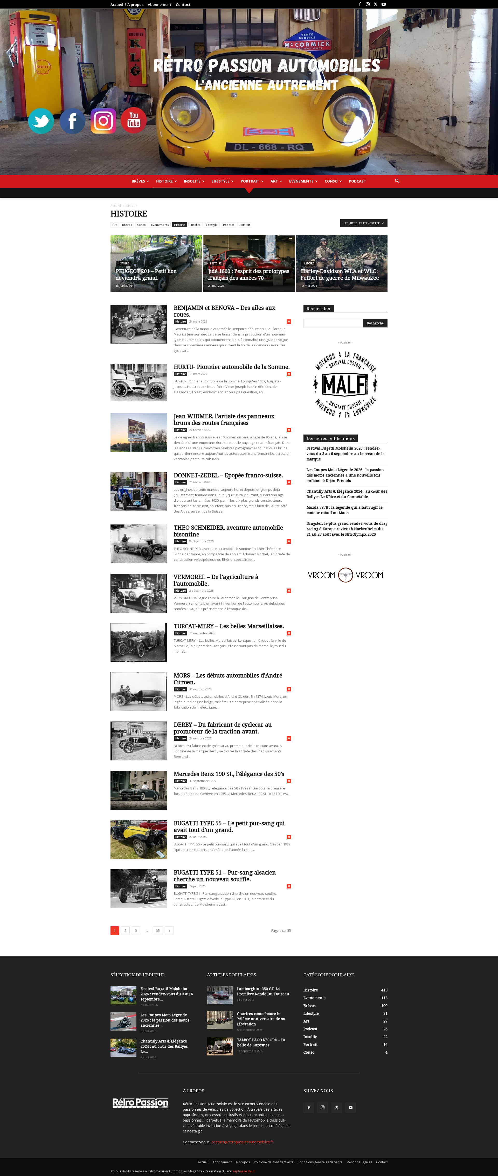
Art (115, 225)
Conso (141, 225)
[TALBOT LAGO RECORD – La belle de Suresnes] (220, 1046)
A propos (243, 1162)
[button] (397, 181)
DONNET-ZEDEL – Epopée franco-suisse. (228, 475)
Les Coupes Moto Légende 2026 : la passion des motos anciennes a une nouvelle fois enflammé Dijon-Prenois (345, 475)
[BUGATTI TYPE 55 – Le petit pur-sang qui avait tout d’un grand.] (138, 839)
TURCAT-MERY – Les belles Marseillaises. (229, 626)
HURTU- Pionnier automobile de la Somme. (232, 367)
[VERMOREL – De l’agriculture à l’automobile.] (138, 593)
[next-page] (169, 930)
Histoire (179, 225)
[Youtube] (384, 4)
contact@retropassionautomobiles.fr (242, 1141)
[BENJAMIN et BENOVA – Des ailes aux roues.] (138, 324)
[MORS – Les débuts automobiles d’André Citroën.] (138, 691)
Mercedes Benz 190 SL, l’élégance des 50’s (229, 774)
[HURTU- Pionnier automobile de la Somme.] (138, 383)
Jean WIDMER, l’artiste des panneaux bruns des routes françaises (224, 419)
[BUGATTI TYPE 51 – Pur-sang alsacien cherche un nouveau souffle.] (138, 888)
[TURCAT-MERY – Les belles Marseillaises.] (138, 642)
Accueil (115, 206)
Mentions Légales (359, 1162)
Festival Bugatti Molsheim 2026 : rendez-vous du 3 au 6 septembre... (167, 994)
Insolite (195, 225)
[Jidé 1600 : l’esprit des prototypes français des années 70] (249, 263)
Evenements (160, 225)
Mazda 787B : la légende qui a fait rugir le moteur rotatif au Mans (345, 510)
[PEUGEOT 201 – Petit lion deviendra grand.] (156, 263)
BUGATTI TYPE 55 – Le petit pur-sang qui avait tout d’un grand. (229, 826)
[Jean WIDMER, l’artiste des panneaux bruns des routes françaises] (138, 432)
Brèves (127, 225)
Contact (382, 1162)
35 (158, 930)
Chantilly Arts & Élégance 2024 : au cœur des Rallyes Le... (164, 1046)
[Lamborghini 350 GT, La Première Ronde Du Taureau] (220, 995)
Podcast (228, 225)
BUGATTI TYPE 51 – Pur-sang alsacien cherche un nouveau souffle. (225, 876)
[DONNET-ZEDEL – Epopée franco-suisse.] (138, 491)
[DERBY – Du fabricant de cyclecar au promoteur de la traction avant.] (138, 741)
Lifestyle (212, 225)
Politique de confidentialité (273, 1162)
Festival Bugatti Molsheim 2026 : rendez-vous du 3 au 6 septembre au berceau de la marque (346, 453)
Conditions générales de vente (320, 1162)
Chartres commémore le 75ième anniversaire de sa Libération (261, 1019)
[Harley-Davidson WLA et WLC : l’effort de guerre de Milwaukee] (342, 263)
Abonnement (222, 1162)
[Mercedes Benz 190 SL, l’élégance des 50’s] (138, 790)
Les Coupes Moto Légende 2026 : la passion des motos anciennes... (165, 1020)
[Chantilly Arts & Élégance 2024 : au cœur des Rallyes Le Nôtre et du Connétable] (123, 1048)
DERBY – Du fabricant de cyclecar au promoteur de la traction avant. (223, 728)
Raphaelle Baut (243, 1171)
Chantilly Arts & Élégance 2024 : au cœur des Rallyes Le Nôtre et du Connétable (347, 494)
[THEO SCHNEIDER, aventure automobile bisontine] (138, 543)
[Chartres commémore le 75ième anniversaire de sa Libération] (220, 1020)
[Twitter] (375, 4)
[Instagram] (368, 4)
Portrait (244, 225)
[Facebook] (360, 4)
